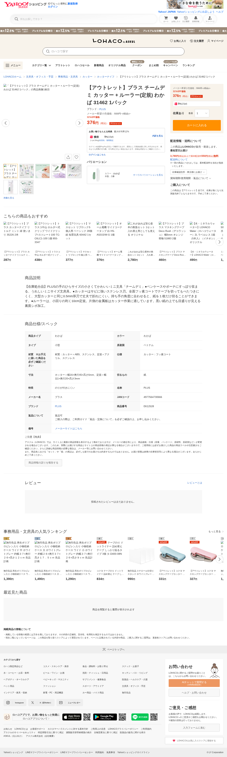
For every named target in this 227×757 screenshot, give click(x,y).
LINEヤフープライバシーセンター (76, 752)
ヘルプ (219, 11)
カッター (87, 76)
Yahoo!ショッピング (13, 752)
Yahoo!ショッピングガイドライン (133, 752)
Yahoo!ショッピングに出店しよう (196, 11)
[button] (202, 113)
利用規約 (99, 752)
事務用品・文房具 (68, 76)
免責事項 (110, 752)
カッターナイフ (105, 76)
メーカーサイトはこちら (68, 428)
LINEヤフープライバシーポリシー (42, 752)
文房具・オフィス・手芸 (39, 76)
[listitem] (23, 666)
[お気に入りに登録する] (76, 157)
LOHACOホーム (12, 76)
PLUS (58, 406)
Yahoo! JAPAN (167, 11)
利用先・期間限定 (106, 140)
